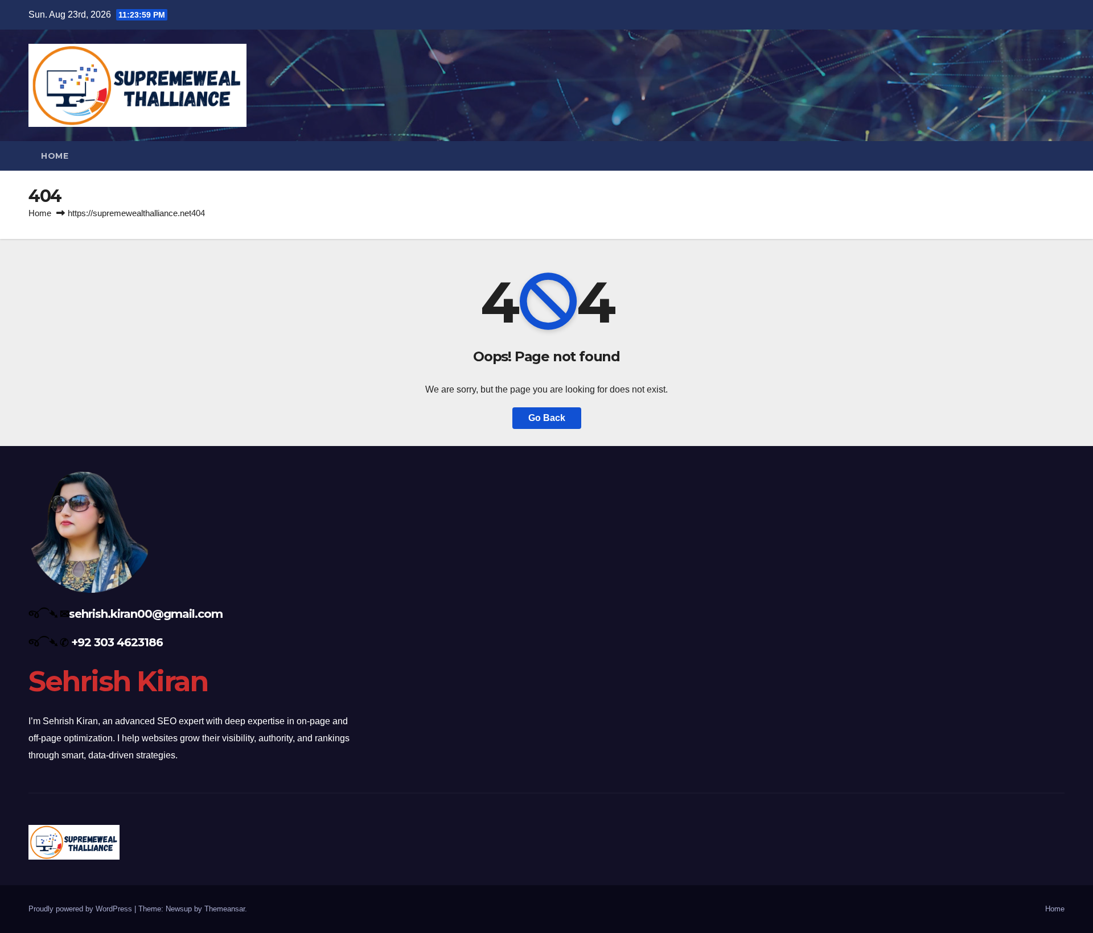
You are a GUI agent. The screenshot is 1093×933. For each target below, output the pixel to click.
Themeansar (224, 909)
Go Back (546, 418)
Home (54, 156)
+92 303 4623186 (117, 642)
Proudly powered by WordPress (81, 909)
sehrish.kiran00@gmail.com (146, 614)
